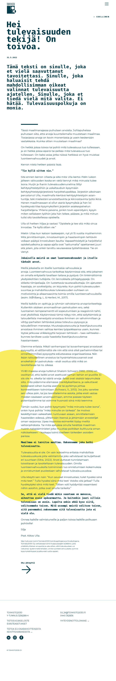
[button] (106, 3)
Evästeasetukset (17, 623)
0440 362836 (66, 615)
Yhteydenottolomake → (74, 621)
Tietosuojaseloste (18, 621)
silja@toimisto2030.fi (73, 612)
